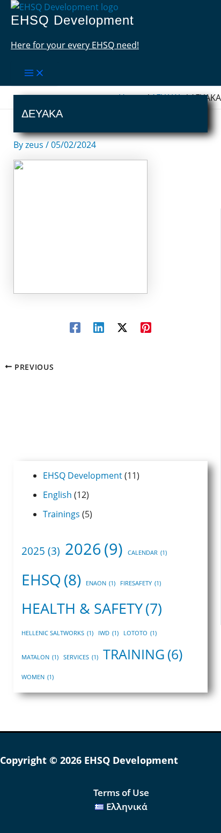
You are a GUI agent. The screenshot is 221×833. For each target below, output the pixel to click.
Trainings (61, 514)
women (37, 677)
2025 (40, 550)
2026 (94, 549)
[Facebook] (75, 327)
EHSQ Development (72, 20)
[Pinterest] (146, 327)
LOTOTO (140, 633)
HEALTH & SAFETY (91, 608)
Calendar (147, 552)
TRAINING (142, 654)
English (57, 495)
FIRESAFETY (140, 583)
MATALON (39, 657)
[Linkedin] (98, 327)
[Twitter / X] (122, 327)
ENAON (100, 583)
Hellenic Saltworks (57, 633)
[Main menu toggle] (34, 73)
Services (80, 657)
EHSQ (51, 579)
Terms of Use (121, 792)
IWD (108, 633)
